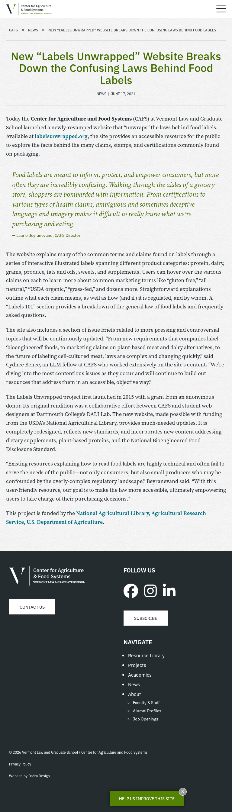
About (134, 694)
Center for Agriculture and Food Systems (47, 576)
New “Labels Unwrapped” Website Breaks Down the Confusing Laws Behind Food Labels (132, 29)
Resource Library (146, 655)
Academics (140, 674)
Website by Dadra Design (29, 775)
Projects (137, 665)
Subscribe (145, 618)
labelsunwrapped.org (61, 136)
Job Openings (145, 719)
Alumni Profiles (147, 710)
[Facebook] (131, 590)
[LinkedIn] (169, 590)
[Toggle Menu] (221, 9)
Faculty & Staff (146, 702)
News (33, 29)
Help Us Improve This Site (147, 798)
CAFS (13, 29)
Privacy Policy (20, 763)
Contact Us (32, 607)
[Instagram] (150, 590)
